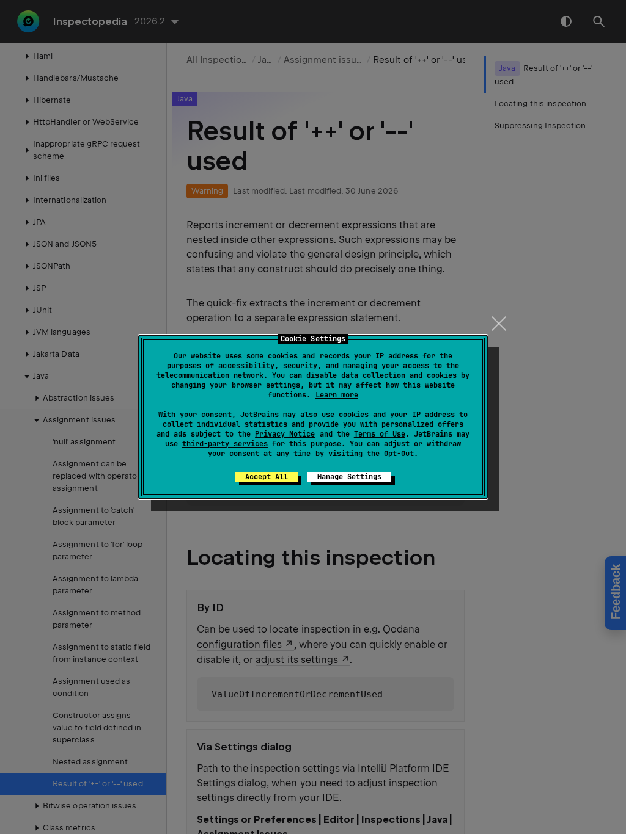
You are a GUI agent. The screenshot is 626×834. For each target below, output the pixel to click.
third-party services (225, 444)
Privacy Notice (285, 434)
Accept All (266, 477)
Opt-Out (399, 454)
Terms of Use (379, 434)
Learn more (336, 395)
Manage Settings (349, 477)
